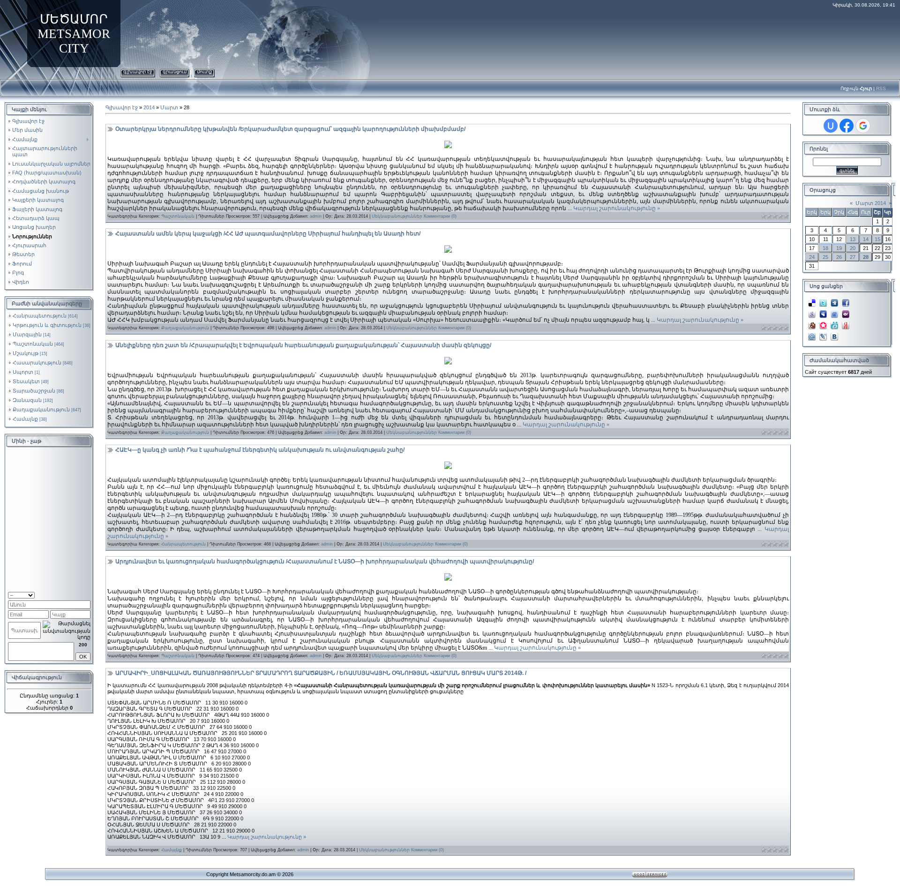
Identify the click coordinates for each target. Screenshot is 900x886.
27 (852, 257)
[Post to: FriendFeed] (834, 311)
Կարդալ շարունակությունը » (616, 208)
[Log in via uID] (831, 126)
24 (812, 257)
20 (852, 248)
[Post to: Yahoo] (845, 311)
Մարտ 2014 (870, 203)
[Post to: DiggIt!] (834, 300)
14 (866, 239)
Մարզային (27, 334)
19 (839, 248)
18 (825, 248)
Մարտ (169, 107)
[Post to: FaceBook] (845, 300)
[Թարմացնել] (78, 594)
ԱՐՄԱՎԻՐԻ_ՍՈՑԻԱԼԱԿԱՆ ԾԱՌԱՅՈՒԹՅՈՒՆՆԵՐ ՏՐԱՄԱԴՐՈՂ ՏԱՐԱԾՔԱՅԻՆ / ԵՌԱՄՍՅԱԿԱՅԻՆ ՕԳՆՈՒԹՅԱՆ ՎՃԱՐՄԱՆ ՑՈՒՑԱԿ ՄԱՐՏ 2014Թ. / (320, 673)
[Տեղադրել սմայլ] (87, 594)
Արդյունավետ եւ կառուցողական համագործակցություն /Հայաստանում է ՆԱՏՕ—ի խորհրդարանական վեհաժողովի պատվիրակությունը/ (324, 561)
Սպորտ (23, 372)
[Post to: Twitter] (823, 300)
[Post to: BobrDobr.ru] (812, 323)
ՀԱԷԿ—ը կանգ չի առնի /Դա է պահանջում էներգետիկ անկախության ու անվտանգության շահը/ (260, 450)
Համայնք (25, 419)
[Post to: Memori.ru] (823, 323)
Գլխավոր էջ (137, 71)
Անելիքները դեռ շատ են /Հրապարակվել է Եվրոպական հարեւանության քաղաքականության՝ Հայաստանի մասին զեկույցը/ (303, 345)
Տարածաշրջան (34, 391)
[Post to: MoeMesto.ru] (834, 323)
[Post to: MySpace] (823, 311)
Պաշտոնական (33, 344)
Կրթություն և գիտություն (47, 325)
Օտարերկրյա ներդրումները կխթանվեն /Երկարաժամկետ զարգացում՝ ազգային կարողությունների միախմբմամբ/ (290, 129)
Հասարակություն (37, 362)
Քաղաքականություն (41, 409)
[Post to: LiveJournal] (823, 334)
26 (839, 257)
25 (825, 257)
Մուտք (204, 71)
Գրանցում (175, 71)
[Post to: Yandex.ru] (845, 323)
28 (866, 257)
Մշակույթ (25, 353)
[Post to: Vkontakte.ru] (834, 334)
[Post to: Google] (812, 311)
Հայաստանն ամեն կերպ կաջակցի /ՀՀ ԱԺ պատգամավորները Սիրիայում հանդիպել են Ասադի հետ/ (267, 233)
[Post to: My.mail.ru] (812, 334)
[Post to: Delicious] (812, 300)
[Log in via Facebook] (847, 126)
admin (316, 216)
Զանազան (27, 400)
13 (852, 239)
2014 (149, 107)
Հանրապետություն (40, 315)
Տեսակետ (26, 381)
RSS (881, 88)
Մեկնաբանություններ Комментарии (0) (414, 216)
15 (877, 239)
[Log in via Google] (862, 125)
